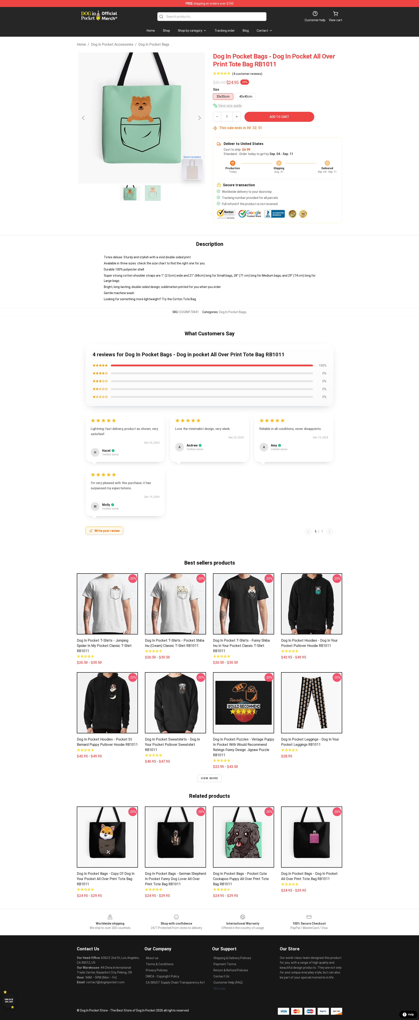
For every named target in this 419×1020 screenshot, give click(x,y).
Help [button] (411, 1014)
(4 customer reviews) (247, 74)
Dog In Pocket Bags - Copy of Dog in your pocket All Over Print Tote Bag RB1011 (105, 879)
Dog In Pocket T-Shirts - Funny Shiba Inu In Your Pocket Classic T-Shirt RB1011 (241, 645)
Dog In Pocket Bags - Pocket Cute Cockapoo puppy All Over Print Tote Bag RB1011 (241, 879)
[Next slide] (199, 117)
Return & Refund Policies (230, 970)
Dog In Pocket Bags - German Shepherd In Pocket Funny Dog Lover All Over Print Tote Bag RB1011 (175, 879)
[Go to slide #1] (130, 193)
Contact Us (221, 976)
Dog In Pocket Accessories (112, 44)
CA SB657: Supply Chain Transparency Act (175, 982)
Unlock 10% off (9, 1000)
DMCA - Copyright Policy (162, 976)
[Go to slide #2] (152, 193)
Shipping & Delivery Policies (232, 958)
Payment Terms (224, 964)
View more (209, 778)
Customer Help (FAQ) (228, 982)
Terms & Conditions (159, 964)
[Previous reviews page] (308, 532)
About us (152, 958)
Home (81, 44)
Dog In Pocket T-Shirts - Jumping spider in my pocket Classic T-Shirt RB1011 (104, 645)
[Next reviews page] (329, 532)
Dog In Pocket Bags (153, 44)
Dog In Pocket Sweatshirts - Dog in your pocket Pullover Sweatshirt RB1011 (172, 744)
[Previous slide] (83, 117)
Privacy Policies (157, 970)
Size (216, 89)
